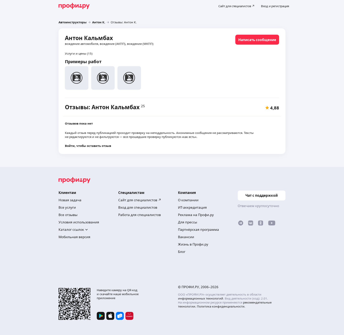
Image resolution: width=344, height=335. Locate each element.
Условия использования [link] (79, 222)
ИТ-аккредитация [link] (192, 207)
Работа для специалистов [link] (139, 214)
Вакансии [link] (186, 237)
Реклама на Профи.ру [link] (196, 214)
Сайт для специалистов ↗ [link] (139, 200)
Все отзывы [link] (68, 214)
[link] (73, 22)
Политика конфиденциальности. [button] (221, 306)
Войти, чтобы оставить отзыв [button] (88, 146)
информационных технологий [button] (200, 298)
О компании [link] (188, 200)
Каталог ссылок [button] (71, 229)
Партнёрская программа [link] (198, 229)
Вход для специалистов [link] (137, 207)
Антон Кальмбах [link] (89, 38)
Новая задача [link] (70, 200)
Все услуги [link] (67, 207)
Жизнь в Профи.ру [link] (193, 244)
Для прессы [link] (187, 222)
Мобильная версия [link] (74, 237)
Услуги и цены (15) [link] (79, 53)
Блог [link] (181, 251)
